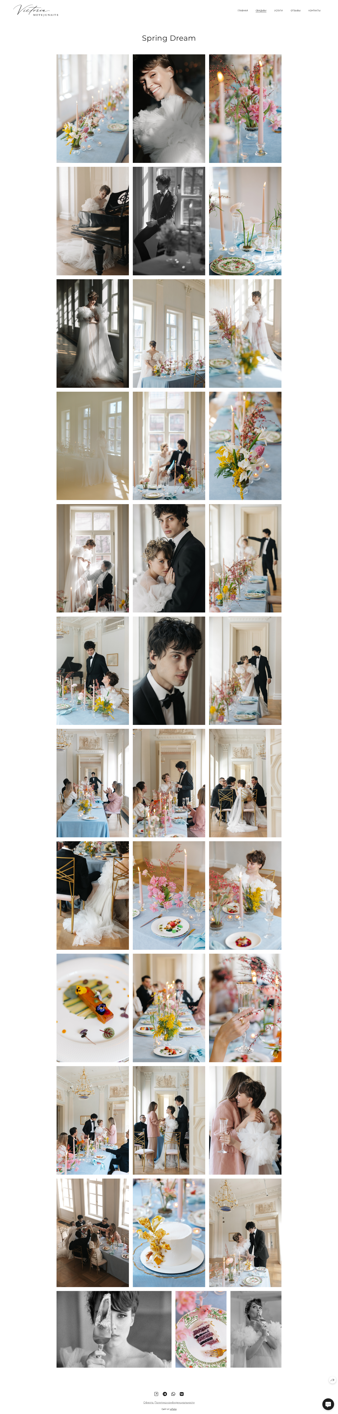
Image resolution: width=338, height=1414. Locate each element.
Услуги (278, 10)
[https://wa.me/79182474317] (173, 1393)
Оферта (148, 1402)
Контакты (314, 10)
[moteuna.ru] (35, 10)
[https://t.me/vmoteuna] (165, 1393)
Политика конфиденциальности (175, 1402)
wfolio (173, 1408)
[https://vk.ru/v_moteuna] (182, 1393)
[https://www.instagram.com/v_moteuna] (156, 1393)
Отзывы (296, 10)
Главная (243, 10)
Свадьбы (261, 10)
